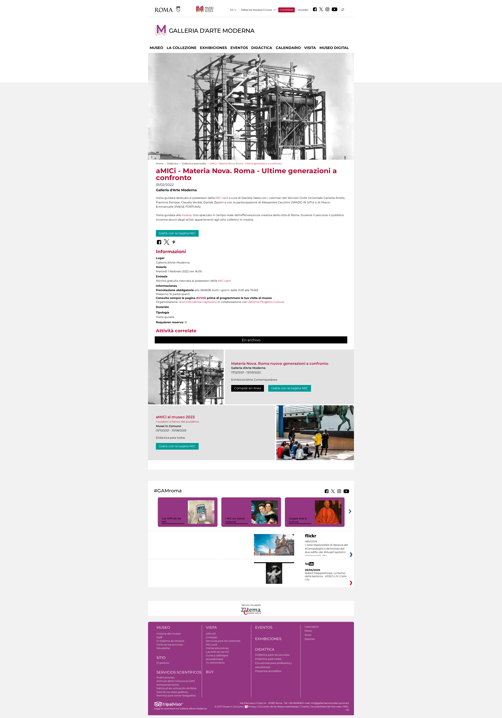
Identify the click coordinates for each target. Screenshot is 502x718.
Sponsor (310, 638)
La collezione (181, 48)
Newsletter (163, 648)
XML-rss (346, 708)
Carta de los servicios (169, 644)
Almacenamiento (167, 684)
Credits (305, 706)
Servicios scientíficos (178, 672)
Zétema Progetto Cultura (266, 302)
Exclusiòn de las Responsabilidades (278, 706)
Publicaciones (165, 677)
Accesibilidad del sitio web (326, 706)
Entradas (211, 637)
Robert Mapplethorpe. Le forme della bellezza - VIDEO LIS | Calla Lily (325, 576)
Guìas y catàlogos (217, 655)
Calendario (288, 48)
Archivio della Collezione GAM (175, 681)
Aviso (308, 634)
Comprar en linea (247, 388)
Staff (159, 637)
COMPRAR (286, 9)
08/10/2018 (326, 548)
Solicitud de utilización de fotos (176, 688)
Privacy (252, 706)
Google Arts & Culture (298, 520)
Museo (156, 48)
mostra (186, 215)
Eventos (239, 48)
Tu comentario (215, 662)
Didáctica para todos (194, 163)
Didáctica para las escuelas (272, 654)
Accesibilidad (214, 659)
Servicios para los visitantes (223, 640)
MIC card (222, 198)
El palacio (162, 662)
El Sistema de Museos (170, 640)
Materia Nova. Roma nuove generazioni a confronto (279, 363)
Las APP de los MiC (218, 651)
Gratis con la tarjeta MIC (177, 233)
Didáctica (261, 48)
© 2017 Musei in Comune (229, 706)
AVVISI (201, 298)
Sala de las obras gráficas (172, 692)
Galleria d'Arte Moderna (212, 30)
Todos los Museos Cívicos (256, 9)
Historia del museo (168, 633)
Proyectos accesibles (268, 671)
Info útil (211, 633)
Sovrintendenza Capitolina (198, 302)
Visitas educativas (217, 648)
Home (159, 163)
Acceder (303, 9)
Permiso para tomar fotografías (176, 695)
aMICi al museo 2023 (175, 417)
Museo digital (334, 48)
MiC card (224, 280)
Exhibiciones (213, 48)
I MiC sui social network (235, 520)
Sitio (161, 657)
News (308, 630)
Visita (310, 48)
